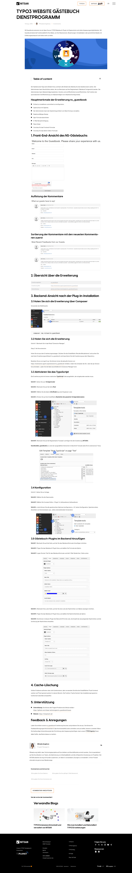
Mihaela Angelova (44, 24)
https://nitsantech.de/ (46, 714)
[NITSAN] (22, 3)
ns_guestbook (54, 282)
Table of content (42, 79)
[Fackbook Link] (96, 845)
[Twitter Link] (99, 845)
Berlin (44, 850)
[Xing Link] (111, 845)
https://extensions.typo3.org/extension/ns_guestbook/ (64, 285)
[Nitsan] (22, 842)
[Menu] (114, 4)
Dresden (45, 848)
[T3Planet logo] (22, 853)
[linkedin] (101, 745)
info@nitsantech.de (48, 858)
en (108, 3)
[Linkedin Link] (102, 845)
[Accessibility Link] (99, 852)
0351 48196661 (46, 855)
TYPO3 (24, 866)
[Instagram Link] (105, 845)
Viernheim (45, 852)
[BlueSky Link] (108, 845)
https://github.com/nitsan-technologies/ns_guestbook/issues (52, 710)
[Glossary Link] (96, 852)
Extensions (57, 24)
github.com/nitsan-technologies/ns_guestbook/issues (64, 289)
